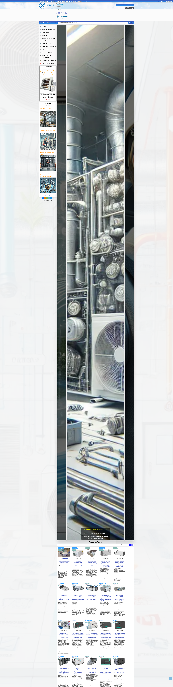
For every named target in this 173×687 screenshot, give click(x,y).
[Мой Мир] (51, 198)
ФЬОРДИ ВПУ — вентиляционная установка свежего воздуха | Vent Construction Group (92, 562)
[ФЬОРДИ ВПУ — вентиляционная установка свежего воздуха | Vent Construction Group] (92, 552)
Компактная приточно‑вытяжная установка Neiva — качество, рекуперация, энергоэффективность (64, 598)
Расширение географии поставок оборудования (46, 175)
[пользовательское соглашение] (65, 13)
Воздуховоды (46, 49)
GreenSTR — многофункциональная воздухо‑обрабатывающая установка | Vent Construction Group (78, 634)
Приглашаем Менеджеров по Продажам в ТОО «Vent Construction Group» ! (47, 108)
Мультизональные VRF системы (49, 39)
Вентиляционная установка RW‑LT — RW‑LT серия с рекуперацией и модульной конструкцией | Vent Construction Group (105, 598)
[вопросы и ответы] (63, 13)
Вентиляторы (46, 32)
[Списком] (132, 545)
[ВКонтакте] (43, 198)
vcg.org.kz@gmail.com (61, 11)
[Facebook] (129, 8)
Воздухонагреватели (48, 52)
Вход (161, 1)
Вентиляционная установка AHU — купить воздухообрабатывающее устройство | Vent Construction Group (64, 561)
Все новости (48, 195)
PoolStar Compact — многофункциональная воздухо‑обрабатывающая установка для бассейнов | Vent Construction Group (119, 634)
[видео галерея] (58, 13)
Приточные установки (48, 29)
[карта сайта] (56, 13)
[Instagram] (131, 8)
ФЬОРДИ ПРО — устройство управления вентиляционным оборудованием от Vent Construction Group (78, 562)
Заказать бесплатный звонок (125, 4)
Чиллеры (44, 35)
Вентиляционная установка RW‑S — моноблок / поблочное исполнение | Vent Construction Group (64, 634)
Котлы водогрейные (48, 63)
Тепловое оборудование (49, 60)
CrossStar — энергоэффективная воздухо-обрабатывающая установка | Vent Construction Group (78, 671)
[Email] (126, 8)
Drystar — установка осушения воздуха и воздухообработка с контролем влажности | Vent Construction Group (64, 671)
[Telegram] (127, 8)
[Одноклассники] (45, 198)
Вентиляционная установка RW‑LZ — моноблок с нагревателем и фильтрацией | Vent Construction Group (119, 598)
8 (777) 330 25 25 (59, 4)
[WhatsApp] (47, 198)
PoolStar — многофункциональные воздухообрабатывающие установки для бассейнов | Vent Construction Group (105, 634)
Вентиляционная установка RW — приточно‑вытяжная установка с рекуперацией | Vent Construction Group (78, 598)
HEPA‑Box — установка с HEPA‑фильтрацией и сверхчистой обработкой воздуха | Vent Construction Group (119, 671)
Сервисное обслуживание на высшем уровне (47, 131)
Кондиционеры (46, 43)
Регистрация (168, 1)
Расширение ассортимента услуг (47, 153)
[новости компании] (61, 13)
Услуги (44, 26)
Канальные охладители (49, 46)
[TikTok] (133, 8)
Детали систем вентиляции (46, 56)
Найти (130, 22)
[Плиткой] (130, 545)
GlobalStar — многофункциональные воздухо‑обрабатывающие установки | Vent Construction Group (92, 634)
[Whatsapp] (128, 8)
